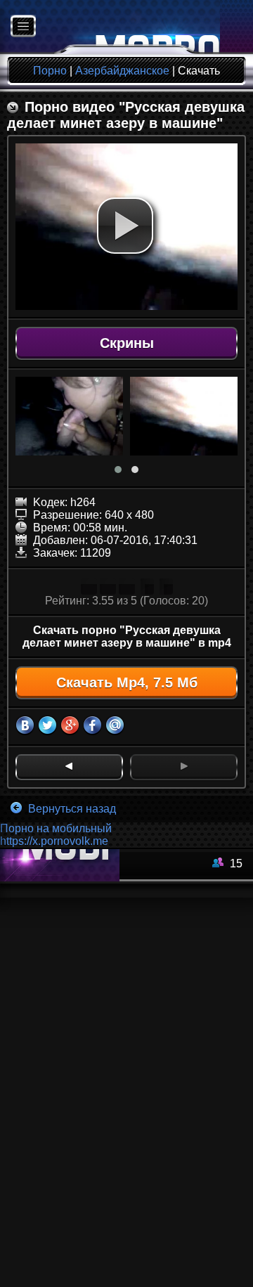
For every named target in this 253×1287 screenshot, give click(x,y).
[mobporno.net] (110, 27)
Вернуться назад (70, 809)
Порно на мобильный (56, 828)
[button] (125, 226)
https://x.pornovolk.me (54, 841)
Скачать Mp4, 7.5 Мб (126, 682)
